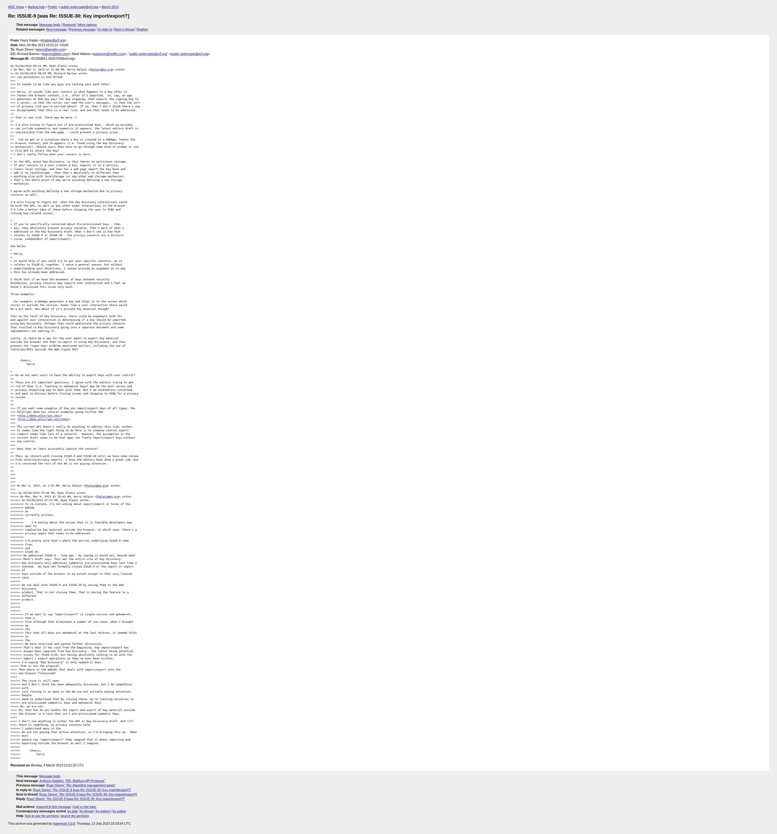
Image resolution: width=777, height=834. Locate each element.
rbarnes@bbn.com (55, 54)
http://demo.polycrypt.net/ (40, 415)
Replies (142, 29)
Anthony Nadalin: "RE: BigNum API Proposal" (72, 781)
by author (119, 811)
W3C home (16, 7)
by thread (86, 811)
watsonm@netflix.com (109, 54)
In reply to (105, 29)
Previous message (82, 29)
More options (87, 25)
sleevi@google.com (50, 49)
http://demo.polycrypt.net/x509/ (44, 419)
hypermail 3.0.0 (64, 823)
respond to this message (53, 807)
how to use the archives (42, 816)
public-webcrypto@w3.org (79, 7)
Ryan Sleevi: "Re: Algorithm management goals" (81, 785)
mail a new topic (85, 807)
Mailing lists (36, 7)
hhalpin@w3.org (53, 40)
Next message (56, 29)
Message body (49, 25)
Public (52, 7)
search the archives (75, 816)
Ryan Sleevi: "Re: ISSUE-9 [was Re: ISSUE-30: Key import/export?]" (82, 790)
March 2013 (110, 7)
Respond (69, 25)
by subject (103, 811)
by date (72, 811)
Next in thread (124, 29)
